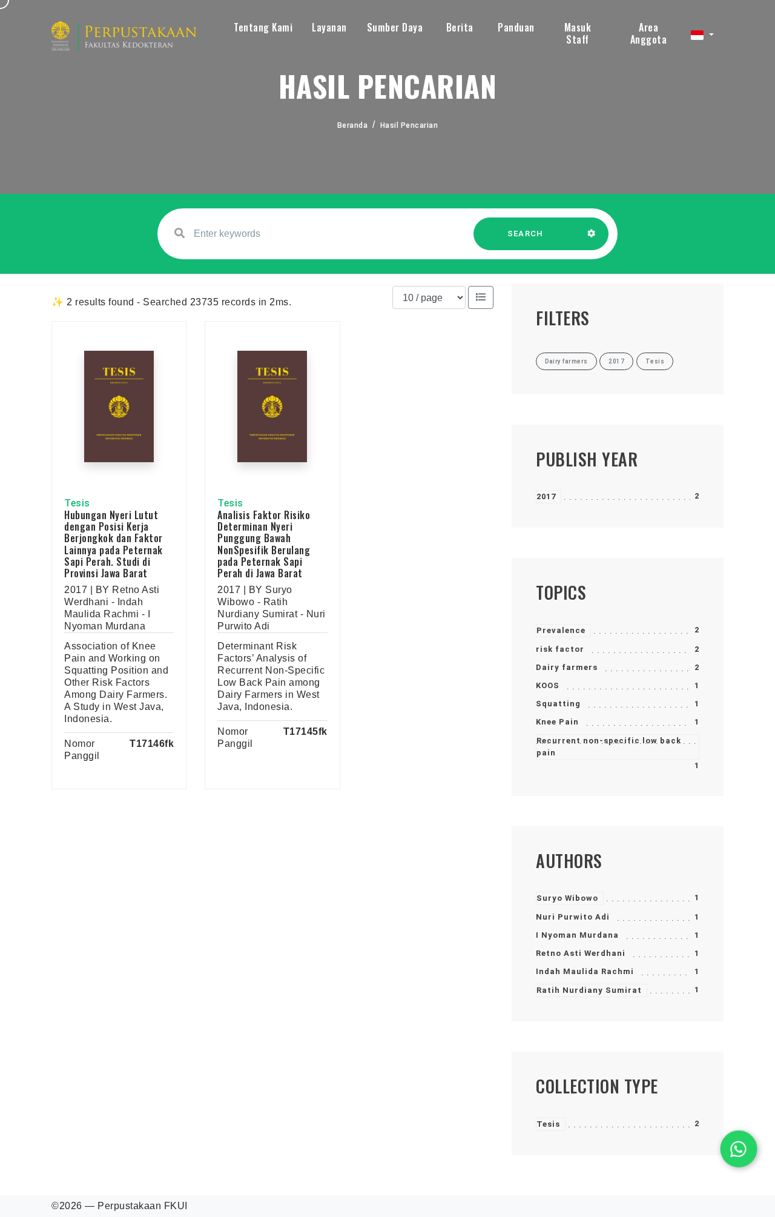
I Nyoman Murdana (577, 935)
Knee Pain (557, 721)
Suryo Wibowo (567, 898)
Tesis (548, 1124)
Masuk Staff (578, 33)
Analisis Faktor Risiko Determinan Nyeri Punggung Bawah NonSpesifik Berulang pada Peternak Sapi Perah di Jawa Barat (263, 544)
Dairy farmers (567, 667)
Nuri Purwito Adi (573, 916)
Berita (459, 27)
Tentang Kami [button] (263, 27)
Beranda (352, 125)
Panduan (516, 27)
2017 (546, 496)
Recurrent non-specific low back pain (608, 746)
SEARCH (525, 233)
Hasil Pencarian (409, 125)
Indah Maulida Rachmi (585, 971)
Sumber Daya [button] (395, 27)
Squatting (558, 703)
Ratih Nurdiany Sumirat (589, 990)
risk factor (560, 649)
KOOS (547, 685)
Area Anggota (648, 33)
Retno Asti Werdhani (580, 953)
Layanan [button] (329, 27)
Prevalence (560, 630)
